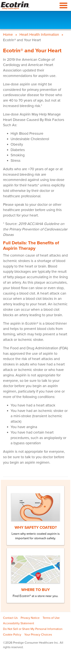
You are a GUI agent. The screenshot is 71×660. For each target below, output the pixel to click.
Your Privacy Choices (38, 634)
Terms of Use (51, 618)
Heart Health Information (39, 34)
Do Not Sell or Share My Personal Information (32, 629)
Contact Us (10, 618)
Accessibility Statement (18, 623)
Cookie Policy (12, 634)
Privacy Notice (30, 618)
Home (8, 34)
